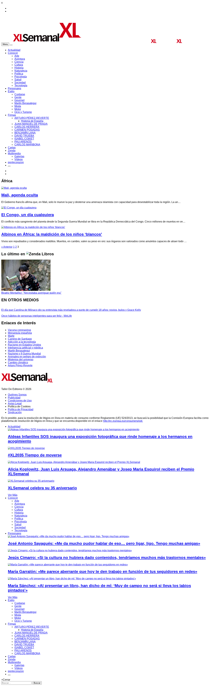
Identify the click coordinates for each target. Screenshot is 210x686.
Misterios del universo (20, 359)
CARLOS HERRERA (26, 126)
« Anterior (6, 246)
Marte (11, 335)
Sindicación (15, 412)
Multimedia (14, 153)
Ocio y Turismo (23, 112)
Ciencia (18, 61)
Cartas (12, 147)
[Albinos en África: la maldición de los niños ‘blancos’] (33, 227)
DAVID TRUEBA (24, 135)
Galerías (19, 156)
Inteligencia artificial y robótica (25, 347)
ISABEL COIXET (24, 138)
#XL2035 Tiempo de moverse (35, 455)
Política (18, 73)
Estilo (11, 91)
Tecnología (20, 85)
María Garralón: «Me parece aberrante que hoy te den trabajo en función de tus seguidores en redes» (102, 571)
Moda (17, 106)
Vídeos (18, 159)
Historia (18, 67)
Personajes (14, 88)
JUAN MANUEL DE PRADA (31, 123)
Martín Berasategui (25, 103)
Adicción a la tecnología (22, 341)
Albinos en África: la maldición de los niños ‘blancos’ (51, 234)
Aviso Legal (15, 403)
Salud (17, 79)
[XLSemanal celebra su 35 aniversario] (31, 480)
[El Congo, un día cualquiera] (18, 207)
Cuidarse (19, 94)
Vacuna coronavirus (19, 330)
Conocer (13, 53)
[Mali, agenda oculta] (14, 188)
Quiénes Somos (17, 394)
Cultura (18, 64)
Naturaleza (20, 70)
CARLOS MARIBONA (27, 144)
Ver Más (12, 495)
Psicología (20, 76)
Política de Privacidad (20, 409)
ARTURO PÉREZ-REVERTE (31, 118)
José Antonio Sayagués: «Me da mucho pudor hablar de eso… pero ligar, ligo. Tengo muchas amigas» (104, 543)
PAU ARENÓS (23, 141)
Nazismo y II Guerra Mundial (24, 353)
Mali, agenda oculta (19, 195)
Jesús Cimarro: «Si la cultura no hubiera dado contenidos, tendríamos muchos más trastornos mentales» (107, 557)
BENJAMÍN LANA (25, 132)
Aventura (19, 58)
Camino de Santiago (20, 338)
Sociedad (20, 82)
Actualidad (14, 50)
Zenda (11, 150)
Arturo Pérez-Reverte (20, 365)
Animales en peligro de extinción (27, 356)
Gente (17, 97)
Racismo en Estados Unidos (24, 344)
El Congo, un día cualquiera (27, 214)
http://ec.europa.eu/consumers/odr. (123, 421)
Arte (16, 56)
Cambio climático (18, 362)
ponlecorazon (16, 162)
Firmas (12, 115)
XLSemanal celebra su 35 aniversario (42, 488)
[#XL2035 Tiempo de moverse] (26, 448)
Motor (17, 109)
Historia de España (32, 121)
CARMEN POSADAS (27, 129)
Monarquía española (20, 333)
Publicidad (14, 397)
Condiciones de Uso (20, 400)
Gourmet (19, 100)
